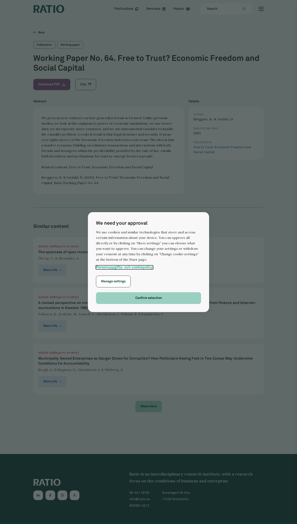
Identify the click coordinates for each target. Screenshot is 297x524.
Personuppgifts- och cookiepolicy (124, 267)
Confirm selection (148, 298)
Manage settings (113, 281)
